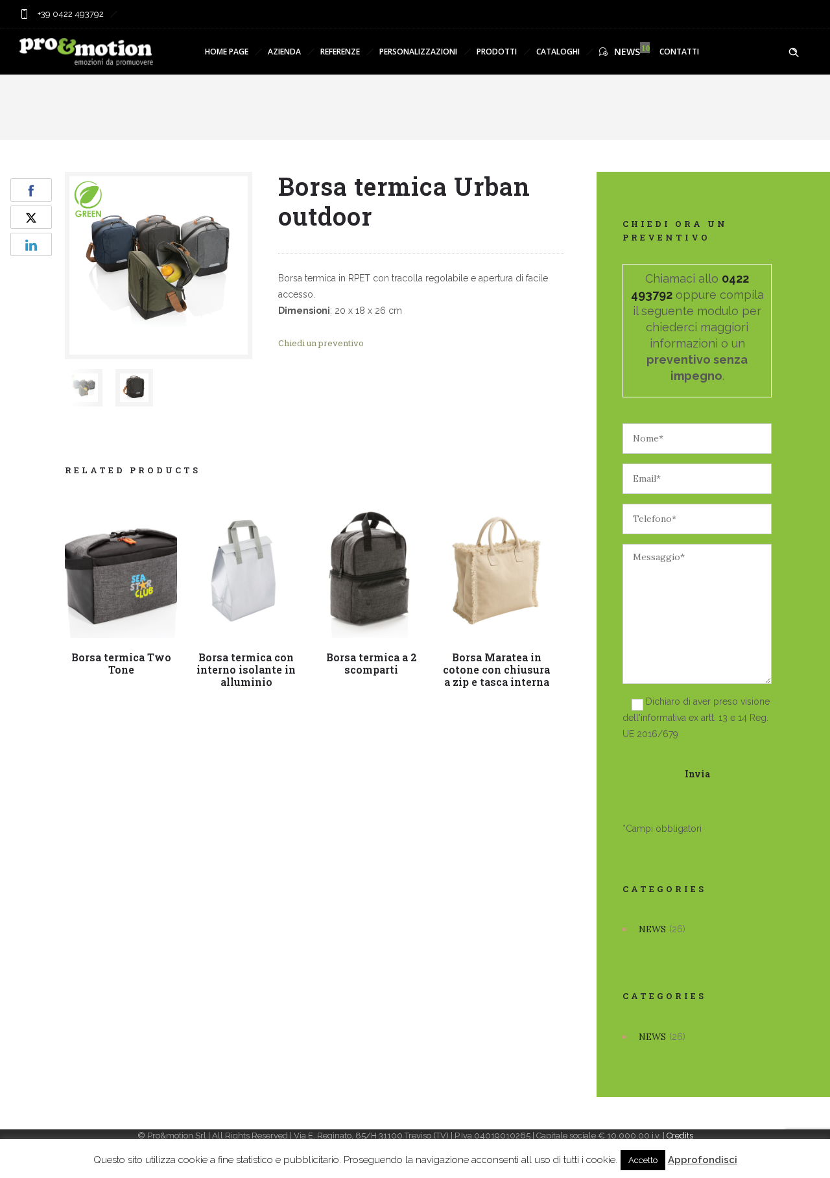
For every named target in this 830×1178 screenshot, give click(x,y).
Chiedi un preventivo (321, 343)
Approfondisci (702, 1160)
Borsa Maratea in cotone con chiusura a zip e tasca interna (496, 669)
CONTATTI (679, 51)
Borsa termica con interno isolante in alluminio (246, 669)
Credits (680, 1135)
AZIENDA (284, 51)
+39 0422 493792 (70, 14)
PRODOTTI (497, 51)
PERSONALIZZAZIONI (418, 51)
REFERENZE (340, 51)
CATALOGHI (558, 51)
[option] (83, 387)
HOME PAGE (226, 51)
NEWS (627, 51)
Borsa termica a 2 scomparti (371, 663)
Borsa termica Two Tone (121, 663)
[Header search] (793, 52)
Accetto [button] (643, 1160)
